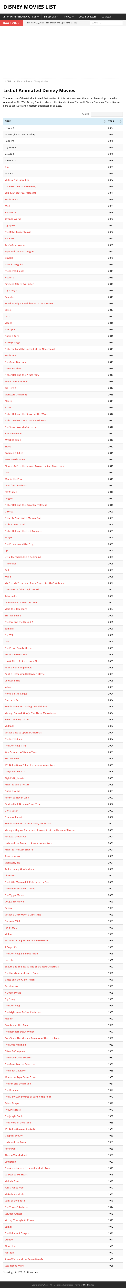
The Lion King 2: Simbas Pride (21, 953)
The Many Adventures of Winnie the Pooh (28, 1096)
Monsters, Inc (12, 862)
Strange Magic (13, 342)
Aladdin (9, 1018)
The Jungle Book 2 (15, 771)
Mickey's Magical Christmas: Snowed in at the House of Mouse (40, 830)
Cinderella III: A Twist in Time (21, 602)
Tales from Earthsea (16, 485)
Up (6, 550)
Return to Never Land (17, 797)
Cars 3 (8, 309)
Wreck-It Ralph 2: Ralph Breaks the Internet (29, 303)
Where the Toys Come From (20, 1077)
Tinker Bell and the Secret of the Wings (26, 414)
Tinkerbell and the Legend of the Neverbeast (30, 349)
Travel (67, 16)
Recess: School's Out (16, 836)
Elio (7, 167)
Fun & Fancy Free (14, 1187)
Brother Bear (12, 758)
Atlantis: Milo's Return (17, 784)
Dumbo (9, 1239)
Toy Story (10, 999)
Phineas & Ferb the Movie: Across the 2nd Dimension (34, 466)
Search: (86, 114)
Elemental (10, 212)
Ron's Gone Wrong (15, 245)
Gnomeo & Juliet (14, 453)
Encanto (9, 238)
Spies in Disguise (14, 264)
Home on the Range (16, 693)
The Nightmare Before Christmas (23, 1012)
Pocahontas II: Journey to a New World (26, 940)
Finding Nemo (12, 791)
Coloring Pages (87, 16)
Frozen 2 (9, 277)
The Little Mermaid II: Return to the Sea (27, 882)
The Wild (9, 635)
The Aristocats (13, 1109)
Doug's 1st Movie (14, 901)
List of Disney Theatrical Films (19, 16)
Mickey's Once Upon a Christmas (23, 914)
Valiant (8, 687)
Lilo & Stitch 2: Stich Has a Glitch (23, 661)
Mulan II (9, 726)
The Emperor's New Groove (20, 888)
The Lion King (12, 1005)
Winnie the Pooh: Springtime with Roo (26, 706)
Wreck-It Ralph (13, 439)
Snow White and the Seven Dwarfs (24, 1259)
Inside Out (10, 355)
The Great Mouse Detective (20, 1064)
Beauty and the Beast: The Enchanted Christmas (32, 966)
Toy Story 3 (11, 491)
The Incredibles (13, 739)
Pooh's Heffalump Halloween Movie (25, 674)
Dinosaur (10, 875)
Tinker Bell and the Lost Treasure (23, 531)
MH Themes (88, 1284)
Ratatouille (11, 596)
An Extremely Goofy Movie (19, 869)
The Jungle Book (14, 1116)
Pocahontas (11, 986)
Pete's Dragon (12, 1103)
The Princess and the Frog (19, 544)
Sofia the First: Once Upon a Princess (25, 420)
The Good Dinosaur (15, 362)
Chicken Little (12, 680)
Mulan (8, 934)
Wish (7, 205)
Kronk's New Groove (16, 654)
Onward (9, 257)
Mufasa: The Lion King (17, 180)
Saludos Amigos (13, 1213)
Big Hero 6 (10, 388)
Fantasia (9, 1252)
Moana (8, 322)
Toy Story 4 (11, 290)
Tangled (9, 498)
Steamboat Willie (14, 1265)
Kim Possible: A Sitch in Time (21, 752)
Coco (7, 316)
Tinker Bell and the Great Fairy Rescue (26, 505)
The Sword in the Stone (18, 1122)
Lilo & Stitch (11, 810)
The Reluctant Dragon (17, 1233)
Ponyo (8, 537)
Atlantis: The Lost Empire (19, 849)
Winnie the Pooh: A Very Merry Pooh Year (28, 823)
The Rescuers (12, 1090)
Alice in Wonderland (16, 1155)
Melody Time (12, 1181)
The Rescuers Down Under (19, 1031)
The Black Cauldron (15, 1070)
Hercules (9, 960)
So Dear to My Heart (16, 1174)
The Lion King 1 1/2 (15, 745)
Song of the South (15, 1200)
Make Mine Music (14, 1194)
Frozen (8, 407)
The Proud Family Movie (18, 648)
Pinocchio (10, 1246)
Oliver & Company (15, 1051)
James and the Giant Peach (20, 979)
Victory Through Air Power (19, 1220)
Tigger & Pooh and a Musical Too (23, 518)
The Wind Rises (13, 368)
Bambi (8, 1226)
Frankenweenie (13, 433)
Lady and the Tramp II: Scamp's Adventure (28, 843)
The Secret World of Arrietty (20, 427)
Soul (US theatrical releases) (20, 192)
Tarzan (8, 908)
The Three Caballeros (16, 1207)
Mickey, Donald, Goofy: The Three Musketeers (30, 713)
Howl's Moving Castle (17, 719)
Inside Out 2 (11, 199)
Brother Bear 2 (13, 615)
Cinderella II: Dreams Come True (23, 804)
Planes (8, 401)
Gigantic (9, 297)
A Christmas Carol (15, 524)
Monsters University (16, 394)
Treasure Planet (13, 817)
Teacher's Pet (12, 700)
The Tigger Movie (14, 895)
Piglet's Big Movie (14, 778)
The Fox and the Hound (18, 1083)
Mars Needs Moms (15, 459)
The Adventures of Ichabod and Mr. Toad (28, 1168)
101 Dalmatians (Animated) (20, 1129)
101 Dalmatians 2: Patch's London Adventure (30, 765)
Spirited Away (12, 856)
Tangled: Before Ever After (19, 284)
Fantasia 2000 (12, 921)
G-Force (9, 511)
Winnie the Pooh (14, 479)
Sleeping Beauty (14, 1135)
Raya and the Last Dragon (19, 251)
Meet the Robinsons (16, 608)
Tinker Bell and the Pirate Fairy (22, 374)
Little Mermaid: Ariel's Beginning (23, 557)
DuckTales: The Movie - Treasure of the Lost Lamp (32, 1038)
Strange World (13, 218)
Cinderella (10, 1161)
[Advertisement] (63, 54)
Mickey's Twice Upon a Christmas (23, 732)
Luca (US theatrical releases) (20, 186)
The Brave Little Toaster (18, 1057)
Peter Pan (10, 1148)
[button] (104, 121)
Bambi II (9, 628)
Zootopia (10, 329)
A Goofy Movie (13, 992)
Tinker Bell (10, 563)
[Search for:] (106, 22)
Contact (106, 16)
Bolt (7, 570)
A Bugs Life (11, 947)
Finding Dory (12, 336)
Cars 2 (8, 472)
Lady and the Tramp (16, 1142)
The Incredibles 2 (14, 270)
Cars (7, 641)
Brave (8, 446)
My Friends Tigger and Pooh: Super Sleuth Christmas (34, 583)
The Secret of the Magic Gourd (22, 589)
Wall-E (8, 576)
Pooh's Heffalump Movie (18, 667)
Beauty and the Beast (17, 1025)
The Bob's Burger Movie (18, 232)
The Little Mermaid (15, 1044)
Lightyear (10, 225)
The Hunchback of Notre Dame (22, 973)
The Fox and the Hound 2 (19, 622)
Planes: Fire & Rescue (16, 381)
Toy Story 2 (11, 927)
